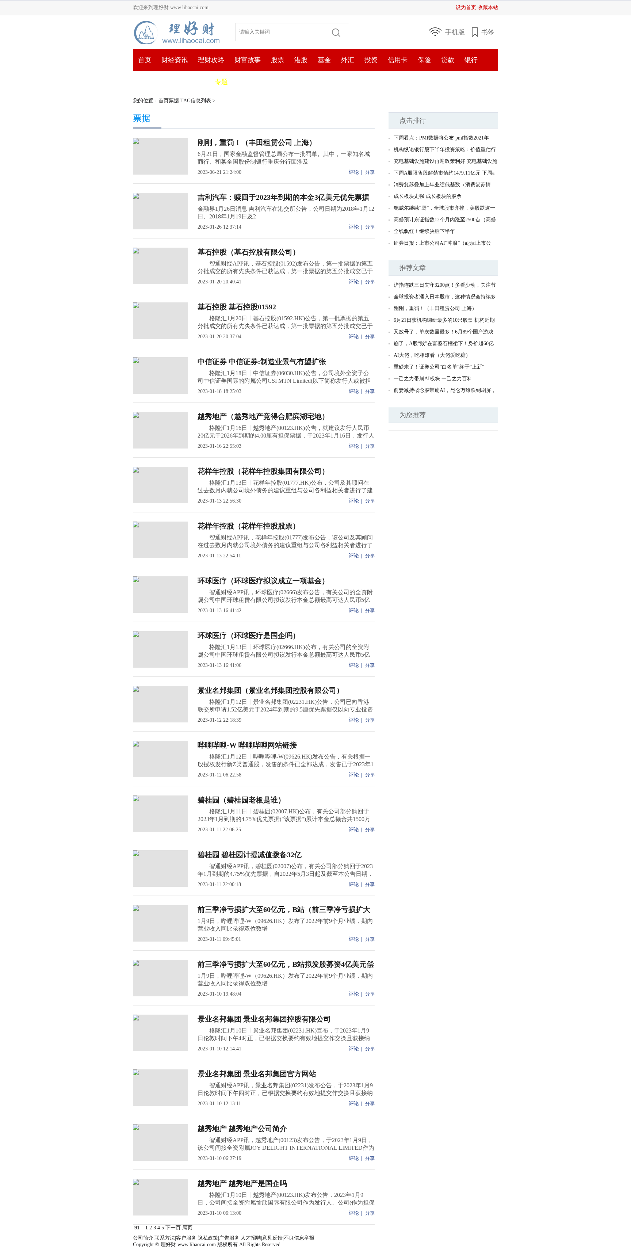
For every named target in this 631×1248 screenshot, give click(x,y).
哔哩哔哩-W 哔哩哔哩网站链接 (247, 745)
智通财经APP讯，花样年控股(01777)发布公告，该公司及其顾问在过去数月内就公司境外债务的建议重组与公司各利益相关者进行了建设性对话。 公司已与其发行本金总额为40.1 (285, 545)
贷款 (447, 60)
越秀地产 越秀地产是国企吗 (242, 1183)
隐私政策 (208, 1238)
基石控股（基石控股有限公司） (249, 252)
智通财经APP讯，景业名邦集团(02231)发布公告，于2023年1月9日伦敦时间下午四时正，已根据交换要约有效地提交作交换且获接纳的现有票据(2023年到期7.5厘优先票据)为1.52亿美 (285, 1093)
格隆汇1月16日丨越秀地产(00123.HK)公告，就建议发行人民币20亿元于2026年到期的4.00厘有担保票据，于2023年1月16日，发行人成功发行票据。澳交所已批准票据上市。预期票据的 (286, 435)
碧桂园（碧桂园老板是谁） (241, 800)
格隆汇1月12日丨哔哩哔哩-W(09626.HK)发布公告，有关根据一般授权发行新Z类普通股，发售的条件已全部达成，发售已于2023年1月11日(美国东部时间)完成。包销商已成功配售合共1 (286, 764)
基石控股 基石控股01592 (237, 307)
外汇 (347, 60)
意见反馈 (272, 1238)
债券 (168, 81)
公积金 (194, 81)
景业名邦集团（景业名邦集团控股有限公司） (271, 690)
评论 (354, 172)
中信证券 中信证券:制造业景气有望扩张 (262, 362)
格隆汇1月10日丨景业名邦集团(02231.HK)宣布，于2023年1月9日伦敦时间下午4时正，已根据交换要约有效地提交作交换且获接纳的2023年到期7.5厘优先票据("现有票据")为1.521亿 (284, 1038)
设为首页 (466, 7)
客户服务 (186, 1238)
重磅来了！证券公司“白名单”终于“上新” (439, 367)
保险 (424, 60)
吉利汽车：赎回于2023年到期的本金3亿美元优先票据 (283, 197)
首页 (178, 32)
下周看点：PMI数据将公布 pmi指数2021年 (441, 138)
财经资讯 (174, 60)
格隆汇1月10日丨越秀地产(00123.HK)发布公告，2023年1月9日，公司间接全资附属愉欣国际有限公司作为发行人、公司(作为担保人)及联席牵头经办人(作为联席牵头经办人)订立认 (286, 1202)
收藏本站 (488, 7)
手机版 (455, 32)
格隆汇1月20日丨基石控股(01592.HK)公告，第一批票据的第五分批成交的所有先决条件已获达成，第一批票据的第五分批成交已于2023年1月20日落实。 (285, 326)
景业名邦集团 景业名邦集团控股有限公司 (264, 1019)
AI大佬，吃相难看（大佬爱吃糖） (432, 355)
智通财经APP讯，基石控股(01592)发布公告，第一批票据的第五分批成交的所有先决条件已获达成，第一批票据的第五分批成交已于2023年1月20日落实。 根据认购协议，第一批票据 (285, 271)
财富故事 (247, 60)
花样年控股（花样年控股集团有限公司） (263, 471)
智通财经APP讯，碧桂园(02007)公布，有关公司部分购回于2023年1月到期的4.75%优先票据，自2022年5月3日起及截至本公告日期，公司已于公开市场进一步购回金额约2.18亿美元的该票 (285, 874)
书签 (487, 32)
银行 (471, 60)
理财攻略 (211, 60)
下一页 (173, 1227)
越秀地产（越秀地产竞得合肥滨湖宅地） (263, 416)
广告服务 (229, 1238)
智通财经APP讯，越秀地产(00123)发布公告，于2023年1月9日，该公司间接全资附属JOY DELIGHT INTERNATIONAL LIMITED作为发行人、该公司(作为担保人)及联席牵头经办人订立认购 (286, 1148)
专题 (221, 81)
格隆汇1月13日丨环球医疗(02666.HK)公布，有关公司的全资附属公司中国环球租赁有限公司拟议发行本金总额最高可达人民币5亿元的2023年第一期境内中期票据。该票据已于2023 (284, 654)
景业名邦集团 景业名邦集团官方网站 (257, 1074)
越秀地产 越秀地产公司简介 (242, 1129)
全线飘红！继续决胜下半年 (424, 231)
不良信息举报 (299, 1238)
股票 (277, 60)
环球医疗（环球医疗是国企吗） (249, 635)
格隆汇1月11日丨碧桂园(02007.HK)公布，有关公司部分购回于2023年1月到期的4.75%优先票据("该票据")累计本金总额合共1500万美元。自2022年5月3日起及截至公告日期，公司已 (284, 819)
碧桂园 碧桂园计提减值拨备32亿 (250, 855)
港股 (300, 60)
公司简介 (143, 1238)
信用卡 (398, 60)
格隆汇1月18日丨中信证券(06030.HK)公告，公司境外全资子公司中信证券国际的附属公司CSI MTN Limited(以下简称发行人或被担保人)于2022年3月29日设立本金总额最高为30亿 (284, 381)
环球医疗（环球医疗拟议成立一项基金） (263, 581)
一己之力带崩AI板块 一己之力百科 (433, 378)
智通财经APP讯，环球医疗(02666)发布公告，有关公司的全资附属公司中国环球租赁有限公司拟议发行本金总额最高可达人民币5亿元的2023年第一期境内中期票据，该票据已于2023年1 (285, 600)
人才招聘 (251, 1238)
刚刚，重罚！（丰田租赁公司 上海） (257, 142)
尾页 (187, 1227)
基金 (324, 60)
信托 (144, 81)
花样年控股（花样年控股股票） (249, 526)
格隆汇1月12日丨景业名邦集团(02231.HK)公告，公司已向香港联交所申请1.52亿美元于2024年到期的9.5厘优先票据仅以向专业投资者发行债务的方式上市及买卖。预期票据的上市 (285, 709)
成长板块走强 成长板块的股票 (428, 196)
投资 (371, 60)
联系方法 (164, 1238)
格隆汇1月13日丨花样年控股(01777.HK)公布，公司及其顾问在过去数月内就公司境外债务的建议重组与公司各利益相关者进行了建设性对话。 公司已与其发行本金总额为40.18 (285, 490)
